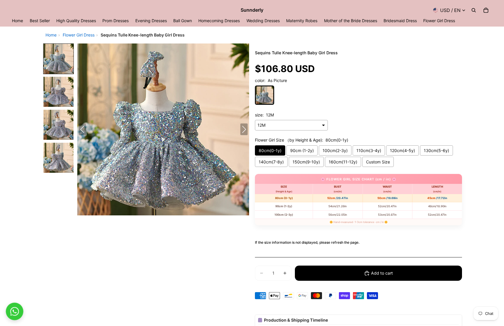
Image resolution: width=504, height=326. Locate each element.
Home (51, 34)
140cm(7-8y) (271, 161)
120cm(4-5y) (402, 150)
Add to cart (382, 273)
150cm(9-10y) (306, 161)
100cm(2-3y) (335, 150)
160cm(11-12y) (343, 161)
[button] (58, 58)
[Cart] (486, 10)
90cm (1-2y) (302, 150)
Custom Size (378, 161)
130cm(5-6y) (436, 150)
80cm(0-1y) (270, 150)
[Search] (473, 10)
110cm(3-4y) (368, 150)
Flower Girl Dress (78, 34)
